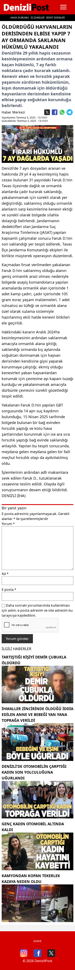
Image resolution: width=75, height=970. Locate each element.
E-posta (9, 589)
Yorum (8, 523)
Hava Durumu (19, 17)
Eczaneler (37, 17)
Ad (5, 573)
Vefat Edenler (55, 17)
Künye (38, 941)
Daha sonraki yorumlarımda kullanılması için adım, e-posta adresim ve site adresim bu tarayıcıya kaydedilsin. (37, 610)
